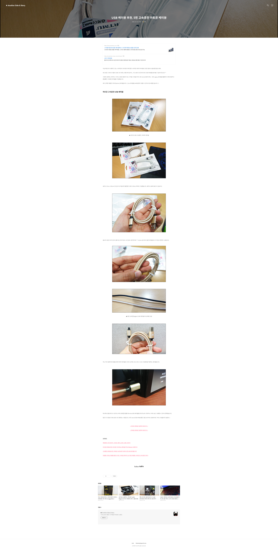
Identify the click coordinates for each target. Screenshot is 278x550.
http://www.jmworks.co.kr (110, 45)
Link (133, 543)
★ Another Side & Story (13, 5)
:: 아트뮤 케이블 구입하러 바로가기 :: (139, 426)
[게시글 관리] (109, 476)
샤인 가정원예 (108, 58)
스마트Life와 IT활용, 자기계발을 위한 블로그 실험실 (111, 514)
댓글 (99, 507)
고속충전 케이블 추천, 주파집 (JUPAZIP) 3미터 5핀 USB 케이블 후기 (120, 451)
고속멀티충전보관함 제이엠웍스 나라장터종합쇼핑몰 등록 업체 (121, 48)
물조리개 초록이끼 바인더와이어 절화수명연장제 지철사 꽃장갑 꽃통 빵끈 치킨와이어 (125, 60)
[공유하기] (108, 476)
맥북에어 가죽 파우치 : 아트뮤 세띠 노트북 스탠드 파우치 (116, 443)
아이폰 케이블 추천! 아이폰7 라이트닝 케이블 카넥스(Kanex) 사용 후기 (120, 447)
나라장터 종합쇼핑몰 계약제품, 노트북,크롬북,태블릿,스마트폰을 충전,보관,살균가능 (124, 49)
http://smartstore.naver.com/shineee (113, 56)
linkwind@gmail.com (141, 543)
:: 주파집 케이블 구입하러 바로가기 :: (139, 430)
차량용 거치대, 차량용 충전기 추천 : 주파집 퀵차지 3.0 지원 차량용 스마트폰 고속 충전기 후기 (125, 455)
